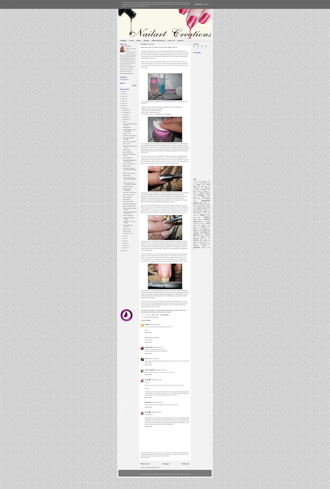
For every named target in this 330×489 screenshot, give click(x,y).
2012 (123, 105)
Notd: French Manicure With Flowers (130, 124)
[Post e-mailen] (157, 314)
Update (194, 242)
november (125, 112)
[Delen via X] (164, 315)
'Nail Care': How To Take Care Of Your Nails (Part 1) (129, 179)
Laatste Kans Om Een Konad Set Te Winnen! (130, 212)
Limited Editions (197, 209)
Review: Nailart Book (128, 215)
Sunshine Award (127, 231)
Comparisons (196, 188)
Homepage (165, 464)
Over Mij (131, 40)
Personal (203, 227)
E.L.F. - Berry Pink (127, 158)
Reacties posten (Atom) (153, 467)
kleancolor (205, 245)
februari (125, 245)
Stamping (196, 234)
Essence (204, 189)
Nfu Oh (203, 221)
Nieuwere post (145, 464)
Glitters (203, 197)
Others (208, 223)
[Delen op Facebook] (166, 315)
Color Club (204, 186)
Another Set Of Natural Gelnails (128, 218)
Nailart (202, 215)
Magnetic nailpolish (197, 211)
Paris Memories (202, 225)
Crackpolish (207, 188)
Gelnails (201, 195)
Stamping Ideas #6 (127, 197)
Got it (206, 4)
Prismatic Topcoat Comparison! (127, 189)
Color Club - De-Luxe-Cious (130, 192)
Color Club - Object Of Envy (130, 135)
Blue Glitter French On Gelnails (128, 138)
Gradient (207, 198)
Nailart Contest (196, 217)
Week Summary (127, 127)
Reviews (195, 230)
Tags (205, 239)
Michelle (147, 324)
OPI (197, 223)
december (125, 110)
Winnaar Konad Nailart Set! (129, 203)
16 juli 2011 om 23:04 (153, 358)
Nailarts (138, 40)
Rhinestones (206, 230)
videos (208, 247)
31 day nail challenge (200, 181)
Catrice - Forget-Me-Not (129, 163)
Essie (194, 191)
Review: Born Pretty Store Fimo (129, 154)
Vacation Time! (126, 133)
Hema (194, 204)
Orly (202, 223)
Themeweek (196, 240)
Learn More (198, 4)
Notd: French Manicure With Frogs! (130, 146)
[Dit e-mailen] (161, 315)
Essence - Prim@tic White (129, 206)
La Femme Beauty (201, 208)
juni (124, 236)
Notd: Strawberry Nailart (129, 173)
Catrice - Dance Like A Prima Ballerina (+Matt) (129, 183)
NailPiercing (195, 215)
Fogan (194, 193)
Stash (202, 235)
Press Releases (204, 228)
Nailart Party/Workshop (158, 40)
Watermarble (195, 245)
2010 (123, 250)
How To (146, 317)
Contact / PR (171, 40)
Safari (197, 232)
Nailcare (200, 219)
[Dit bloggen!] (163, 315)
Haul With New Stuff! (128, 201)
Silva (146, 358)
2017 (123, 94)
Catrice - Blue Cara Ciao (129, 194)
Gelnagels (146, 40)
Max (205, 211)
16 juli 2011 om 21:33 (158, 347)
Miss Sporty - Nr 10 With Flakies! (129, 222)
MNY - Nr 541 (126, 143)
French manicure (205, 193)
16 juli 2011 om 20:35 (153, 337)
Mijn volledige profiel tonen (126, 73)
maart (124, 243)
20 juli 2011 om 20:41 (156, 412)
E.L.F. (197, 189)
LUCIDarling (207, 206)
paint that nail (148, 347)
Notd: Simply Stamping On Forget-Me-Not (129, 160)
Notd (208, 222)
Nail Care (151, 317)
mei (124, 238)
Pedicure (195, 227)
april (124, 240)
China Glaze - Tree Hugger (129, 141)
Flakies (205, 191)
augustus (125, 119)
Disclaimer (180, 40)
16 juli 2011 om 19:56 (155, 324)
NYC (205, 213)
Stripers (203, 237)
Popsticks (195, 228)
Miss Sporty (196, 213)
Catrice (199, 184)
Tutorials (156, 317)
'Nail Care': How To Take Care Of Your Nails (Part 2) (129, 169)
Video (200, 242)
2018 (123, 91)
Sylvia (146, 380)
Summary (196, 239)
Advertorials (195, 183)
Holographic (202, 204)
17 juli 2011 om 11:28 (156, 379)
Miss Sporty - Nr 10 (127, 233)
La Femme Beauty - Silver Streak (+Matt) (129, 130)
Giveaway (195, 197)
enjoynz (173, 474)
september (125, 117)
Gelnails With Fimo (127, 152)
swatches (196, 247)
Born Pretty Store (205, 183)
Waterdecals (203, 243)
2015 (123, 98)
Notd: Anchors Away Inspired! (128, 225)
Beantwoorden (148, 332)
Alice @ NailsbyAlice (150, 370)
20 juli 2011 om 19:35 (157, 402)
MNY (206, 209)
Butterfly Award (127, 166)
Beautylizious (148, 402)
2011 (123, 108)
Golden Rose (196, 198)
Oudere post (185, 464)
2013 (123, 103)
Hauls (205, 203)
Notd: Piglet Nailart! (128, 186)
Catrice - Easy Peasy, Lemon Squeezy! (129, 208)
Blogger (188, 474)
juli (124, 122)
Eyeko (200, 191)
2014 (123, 101)
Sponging (204, 232)
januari (125, 247)
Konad (199, 206)
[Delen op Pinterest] (168, 315)
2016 (123, 96)
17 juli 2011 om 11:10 (161, 370)
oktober (125, 114)
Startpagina (123, 40)
